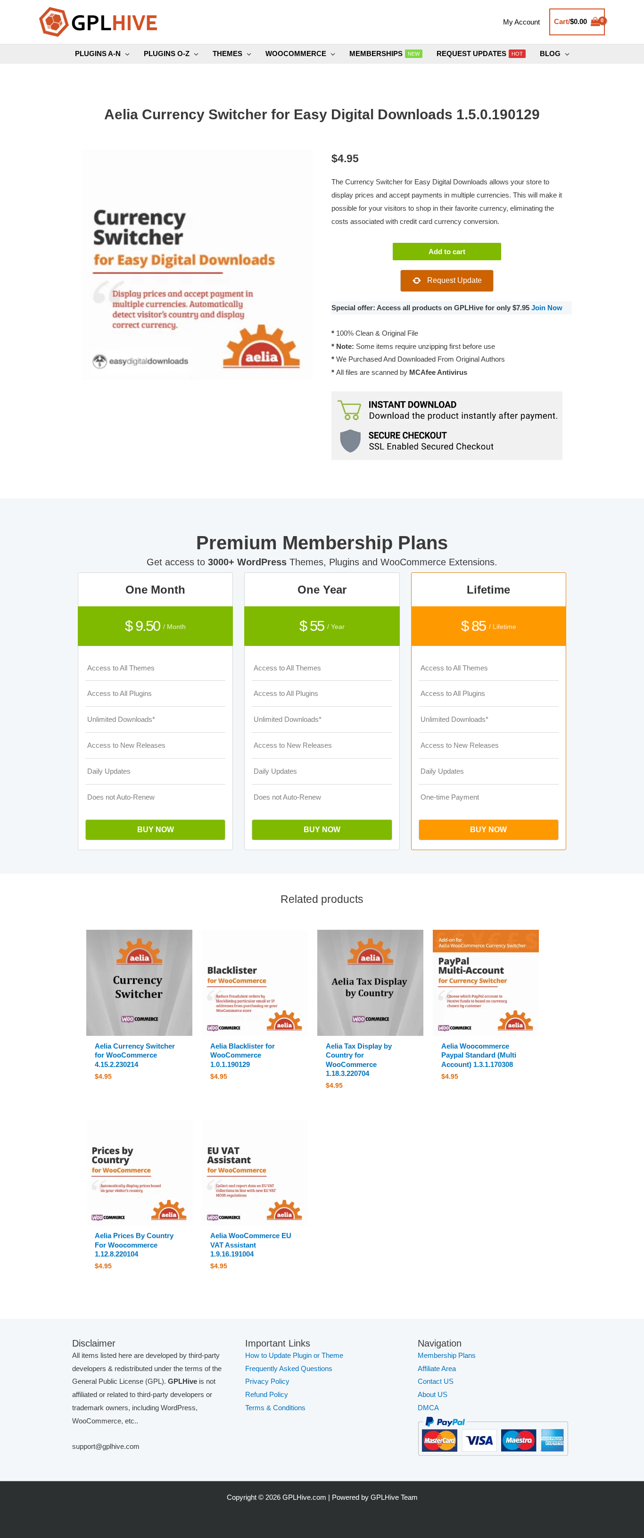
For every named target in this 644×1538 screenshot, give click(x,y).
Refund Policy (266, 1394)
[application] (125, 53)
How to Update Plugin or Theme (294, 1355)
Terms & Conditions (275, 1408)
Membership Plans (447, 1355)
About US (432, 1394)
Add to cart (447, 252)
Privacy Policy (267, 1381)
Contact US (436, 1381)
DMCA (428, 1408)
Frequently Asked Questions (289, 1368)
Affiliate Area (437, 1368)
